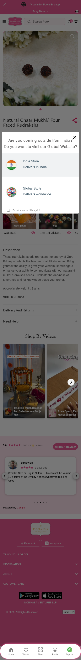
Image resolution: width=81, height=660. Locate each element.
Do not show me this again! (26, 210)
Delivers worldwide (37, 194)
